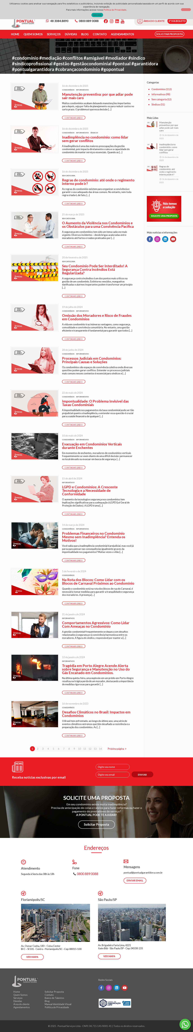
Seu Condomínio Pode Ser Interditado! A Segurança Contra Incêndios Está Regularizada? (95, 269)
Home (16, 991)
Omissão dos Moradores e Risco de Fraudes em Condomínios (97, 317)
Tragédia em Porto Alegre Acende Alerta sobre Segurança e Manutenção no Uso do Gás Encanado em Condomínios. (96, 669)
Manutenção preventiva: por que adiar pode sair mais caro (97, 96)
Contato (49, 994)
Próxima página (116, 748)
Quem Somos (20, 994)
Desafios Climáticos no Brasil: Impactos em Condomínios (96, 714)
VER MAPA (32, 956)
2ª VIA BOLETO (177, 20)
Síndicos (94, 133)
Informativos (82, 90)
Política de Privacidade (57, 1007)
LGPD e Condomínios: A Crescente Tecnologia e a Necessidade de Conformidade (90, 490)
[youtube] (173, 239)
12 (90, 748)
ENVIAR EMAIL (135, 880)
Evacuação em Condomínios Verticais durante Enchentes (92, 446)
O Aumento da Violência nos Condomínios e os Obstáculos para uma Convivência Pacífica (98, 224)
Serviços (17, 997)
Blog (47, 1001)
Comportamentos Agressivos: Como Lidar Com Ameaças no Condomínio (95, 624)
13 (95, 748)
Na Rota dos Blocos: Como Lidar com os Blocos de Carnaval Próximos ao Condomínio (98, 581)
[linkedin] (165, 239)
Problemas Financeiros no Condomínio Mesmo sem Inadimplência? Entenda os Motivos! (93, 536)
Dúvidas (17, 1001)
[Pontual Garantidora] (23, 23)
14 (100, 748)
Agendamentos (21, 1007)
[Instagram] (111, 21)
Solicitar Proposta (96, 824)
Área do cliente (21, 1004)
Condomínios (68, 90)
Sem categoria (68, 175)
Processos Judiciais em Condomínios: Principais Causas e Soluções (91, 360)
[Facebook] (106, 21)
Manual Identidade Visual (58, 1004)
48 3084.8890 (59, 21)
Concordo (97, 15)
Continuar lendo (74, 118)
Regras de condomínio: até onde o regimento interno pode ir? (98, 182)
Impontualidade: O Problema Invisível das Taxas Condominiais (95, 403)
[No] (186, 9)
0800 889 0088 (89, 21)
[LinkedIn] (117, 21)
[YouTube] (122, 21)
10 (79, 748)
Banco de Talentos (54, 997)
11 (84, 748)
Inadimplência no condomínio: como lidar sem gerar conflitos (95, 139)
